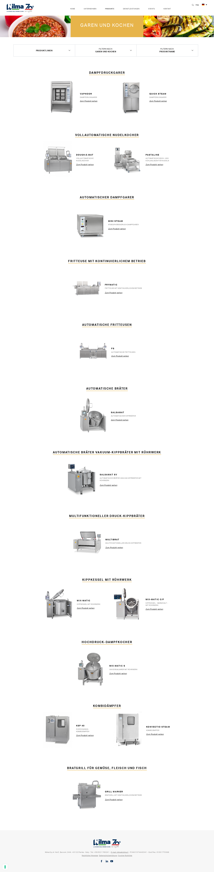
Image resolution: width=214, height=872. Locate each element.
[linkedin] (107, 861)
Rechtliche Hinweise (90, 856)
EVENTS (151, 9)
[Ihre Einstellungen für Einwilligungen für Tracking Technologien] (5, 867)
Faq (197, 5)
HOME (72, 9)
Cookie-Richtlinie (125, 856)
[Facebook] (101, 861)
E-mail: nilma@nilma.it (120, 852)
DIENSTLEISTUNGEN (131, 9)
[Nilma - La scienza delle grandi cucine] (20, 7)
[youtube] (111, 861)
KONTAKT (167, 9)
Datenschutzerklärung (108, 856)
